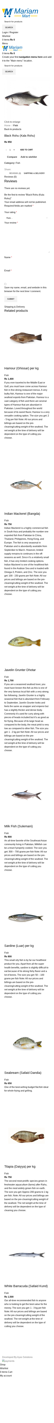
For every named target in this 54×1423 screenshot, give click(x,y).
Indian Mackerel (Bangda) (22, 513)
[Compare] (8, 362)
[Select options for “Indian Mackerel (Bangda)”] (8, 606)
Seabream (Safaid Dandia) (22, 1073)
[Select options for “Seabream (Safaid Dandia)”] (8, 1103)
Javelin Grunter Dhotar (20, 670)
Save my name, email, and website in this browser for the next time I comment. (25, 289)
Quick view (8, 457)
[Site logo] (20, 12)
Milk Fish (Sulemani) (18, 826)
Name (8, 257)
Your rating (10, 212)
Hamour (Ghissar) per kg (21, 368)
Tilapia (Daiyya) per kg (19, 1166)
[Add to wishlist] (8, 443)
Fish (15, 125)
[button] (8, 882)
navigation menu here (31, 57)
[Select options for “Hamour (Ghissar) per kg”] (8, 450)
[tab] (15, 173)
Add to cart (26, 150)
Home (7, 125)
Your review (11, 223)
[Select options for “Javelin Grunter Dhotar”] (8, 763)
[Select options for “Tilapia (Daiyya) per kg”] (8, 1222)
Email (8, 270)
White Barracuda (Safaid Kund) (26, 1286)
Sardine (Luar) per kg (19, 946)
